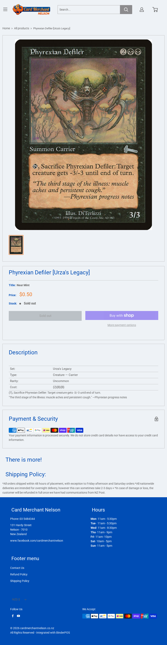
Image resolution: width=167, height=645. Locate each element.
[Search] (126, 9)
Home (6, 28)
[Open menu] (5, 9)
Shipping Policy (19, 581)
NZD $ (16, 599)
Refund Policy (18, 574)
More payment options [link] (122, 325)
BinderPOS (63, 632)
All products (21, 28)
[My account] (142, 9)
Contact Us (17, 567)
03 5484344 (27, 518)
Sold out (45, 316)
